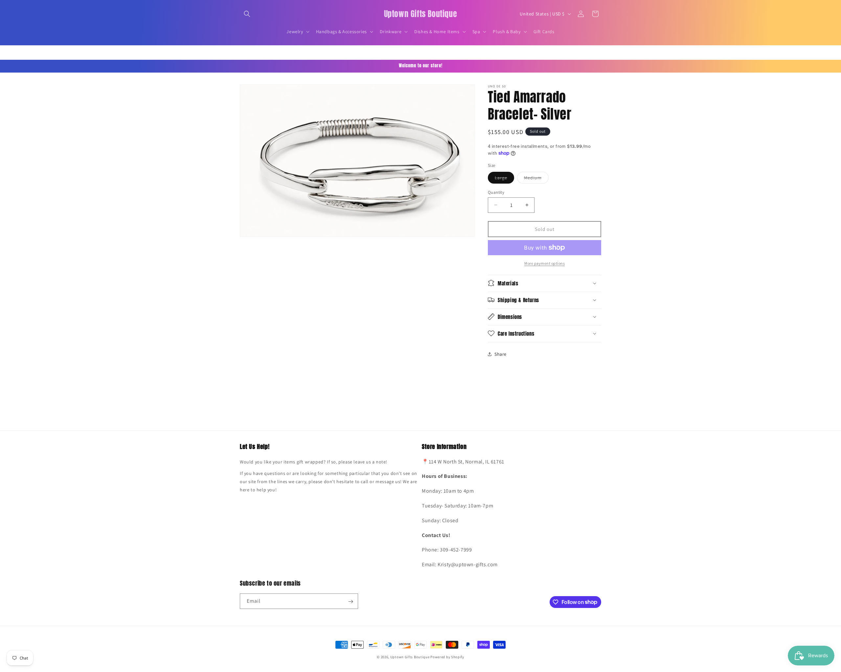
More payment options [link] (544, 263)
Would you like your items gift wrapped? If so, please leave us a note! (313, 462)
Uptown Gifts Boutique (410, 657)
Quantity (496, 192)
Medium (536, 178)
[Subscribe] (350, 601)
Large (504, 178)
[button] (247, 14)
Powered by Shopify (447, 657)
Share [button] (500, 354)
